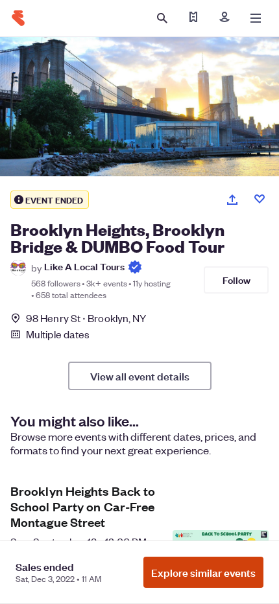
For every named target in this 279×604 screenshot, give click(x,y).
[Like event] (259, 199)
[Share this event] (232, 200)
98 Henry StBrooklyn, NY (86, 318)
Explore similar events (203, 572)
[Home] (18, 18)
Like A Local (84, 266)
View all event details (139, 376)
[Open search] (162, 18)
